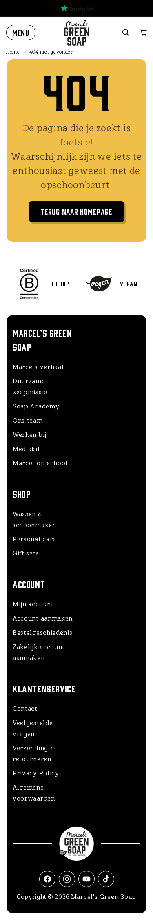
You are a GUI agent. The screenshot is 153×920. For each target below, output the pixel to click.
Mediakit (26, 449)
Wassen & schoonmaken (34, 519)
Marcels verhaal (38, 367)
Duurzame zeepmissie (30, 387)
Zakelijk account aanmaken (39, 652)
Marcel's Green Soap (103, 896)
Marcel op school (40, 463)
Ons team (28, 420)
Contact (25, 708)
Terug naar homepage (76, 211)
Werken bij (30, 434)
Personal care (34, 539)
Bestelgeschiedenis (43, 632)
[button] (20, 32)
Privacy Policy (36, 773)
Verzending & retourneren (34, 753)
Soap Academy (36, 406)
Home (13, 52)
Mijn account (33, 604)
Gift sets (26, 553)
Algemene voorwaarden (34, 793)
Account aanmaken (43, 618)
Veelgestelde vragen (33, 728)
